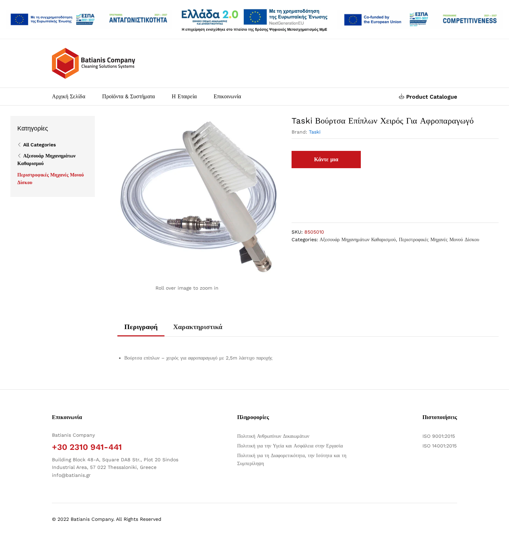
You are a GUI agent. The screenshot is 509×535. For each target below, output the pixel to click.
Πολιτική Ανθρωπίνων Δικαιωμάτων (273, 436)
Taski (315, 132)
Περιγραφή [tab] (141, 326)
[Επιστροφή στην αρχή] (499, 521)
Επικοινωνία (227, 96)
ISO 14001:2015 (439, 445)
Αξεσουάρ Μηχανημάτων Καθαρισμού (358, 239)
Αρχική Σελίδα (68, 96)
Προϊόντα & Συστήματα (128, 96)
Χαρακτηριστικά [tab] (197, 326)
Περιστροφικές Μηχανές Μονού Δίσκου (439, 239)
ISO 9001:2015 (438, 436)
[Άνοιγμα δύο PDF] (89, 19)
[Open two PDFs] (420, 19)
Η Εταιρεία (184, 96)
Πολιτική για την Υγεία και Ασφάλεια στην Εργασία (290, 445)
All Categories (39, 144)
